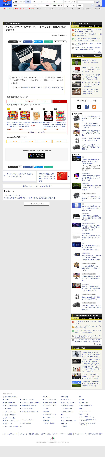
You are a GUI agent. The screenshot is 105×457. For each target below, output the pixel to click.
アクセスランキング (82, 23)
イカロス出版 (64, 397)
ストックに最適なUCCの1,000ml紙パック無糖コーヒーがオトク (91, 126)
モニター (39, 9)
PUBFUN (81, 408)
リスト (20, 41)
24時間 (83, 26)
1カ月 (98, 26)
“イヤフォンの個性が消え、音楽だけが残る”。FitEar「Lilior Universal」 (91, 91)
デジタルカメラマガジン (11, 420)
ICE (80, 397)
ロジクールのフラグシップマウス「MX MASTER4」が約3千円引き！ (91, 147)
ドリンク (44, 141)
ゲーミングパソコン (50, 9)
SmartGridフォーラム (28, 399)
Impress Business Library (29, 405)
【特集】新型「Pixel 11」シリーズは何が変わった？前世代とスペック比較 (91, 369)
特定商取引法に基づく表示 (95, 434)
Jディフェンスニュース (69, 402)
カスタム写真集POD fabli (88, 420)
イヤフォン (13, 141)
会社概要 (69, 434)
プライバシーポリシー (59, 434)
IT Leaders (8, 408)
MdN (62, 415)
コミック (60, 141)
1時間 (75, 26)
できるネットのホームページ (15, 195)
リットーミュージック (51, 399)
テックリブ (64, 423)
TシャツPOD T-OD (50, 405)
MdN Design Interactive (69, 420)
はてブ (39, 41)
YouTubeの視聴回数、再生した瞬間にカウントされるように (91, 238)
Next (64, 118)
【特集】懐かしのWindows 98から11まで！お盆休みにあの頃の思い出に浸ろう (91, 384)
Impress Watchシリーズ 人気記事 (87, 315)
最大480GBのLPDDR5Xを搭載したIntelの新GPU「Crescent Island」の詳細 (91, 247)
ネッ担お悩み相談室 (10, 415)
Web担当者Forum (10, 402)
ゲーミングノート (64, 9)
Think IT (7, 399)
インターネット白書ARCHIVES (13, 426)
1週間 (90, 26)
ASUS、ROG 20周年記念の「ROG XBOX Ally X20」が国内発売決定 (91, 218)
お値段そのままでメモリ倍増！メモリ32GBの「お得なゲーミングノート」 (91, 70)
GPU (72, 9)
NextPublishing (26, 423)
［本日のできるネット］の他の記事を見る (36, 186)
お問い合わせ (23, 434)
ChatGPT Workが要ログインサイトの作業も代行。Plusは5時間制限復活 (91, 208)
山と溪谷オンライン (50, 414)
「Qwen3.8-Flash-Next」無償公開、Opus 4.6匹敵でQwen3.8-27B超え (91, 161)
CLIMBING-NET (49, 417)
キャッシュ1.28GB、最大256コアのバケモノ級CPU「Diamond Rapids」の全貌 (91, 257)
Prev (8, 118)
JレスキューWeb (67, 408)
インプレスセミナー (27, 408)
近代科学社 (46, 420)
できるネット (8, 423)
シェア (29, 41)
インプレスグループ (80, 434)
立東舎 (47, 408)
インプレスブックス (27, 420)
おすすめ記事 (80, 348)
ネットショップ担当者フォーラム (31, 402)
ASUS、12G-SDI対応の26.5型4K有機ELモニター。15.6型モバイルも (91, 178)
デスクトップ (29, 101)
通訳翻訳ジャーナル (68, 405)
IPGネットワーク (83, 414)
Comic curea (84, 402)
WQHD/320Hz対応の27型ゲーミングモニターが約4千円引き (91, 133)
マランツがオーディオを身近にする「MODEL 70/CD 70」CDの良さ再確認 (91, 84)
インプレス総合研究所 (11, 405)
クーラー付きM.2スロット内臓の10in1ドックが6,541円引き (91, 118)
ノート (13, 101)
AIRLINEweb (66, 399)
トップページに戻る (36, 204)
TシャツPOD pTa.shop (87, 417)
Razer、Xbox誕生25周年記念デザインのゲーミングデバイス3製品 (91, 188)
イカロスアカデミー (68, 412)
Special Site (80, 56)
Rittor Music (46, 397)
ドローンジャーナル (10, 412)
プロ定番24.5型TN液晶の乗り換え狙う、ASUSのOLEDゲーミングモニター (91, 228)
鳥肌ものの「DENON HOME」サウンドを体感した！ (90, 62)
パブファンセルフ (86, 411)
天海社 (82, 399)
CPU (78, 9)
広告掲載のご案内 (34, 434)
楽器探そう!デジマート (51, 402)
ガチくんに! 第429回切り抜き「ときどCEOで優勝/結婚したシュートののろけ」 (91, 288)
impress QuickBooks (86, 405)
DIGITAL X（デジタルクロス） (30, 412)
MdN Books (66, 417)
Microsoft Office (87, 9)
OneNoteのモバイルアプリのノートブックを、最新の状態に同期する (29, 198)
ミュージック (29, 141)
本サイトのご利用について (10, 434)
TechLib (65, 426)
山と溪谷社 (46, 412)
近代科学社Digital (50, 423)
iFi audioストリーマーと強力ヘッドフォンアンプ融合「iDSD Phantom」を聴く (91, 77)
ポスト (14, 41)
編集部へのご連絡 (46, 434)
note (50, 41)
